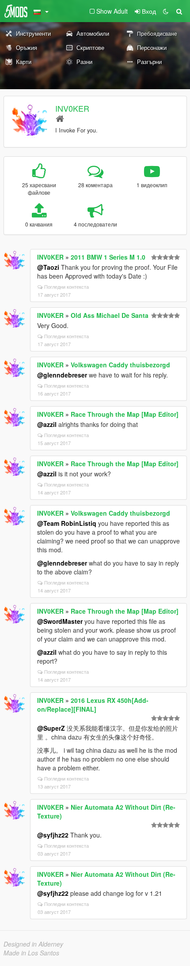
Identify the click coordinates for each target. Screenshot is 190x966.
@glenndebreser (62, 374)
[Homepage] (60, 118)
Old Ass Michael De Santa (109, 315)
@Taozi (48, 267)
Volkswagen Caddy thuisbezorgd (120, 364)
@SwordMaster (60, 621)
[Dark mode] (166, 11)
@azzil (47, 424)
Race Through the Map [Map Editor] (125, 414)
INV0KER (72, 108)
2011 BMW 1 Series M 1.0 (108, 257)
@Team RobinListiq (66, 523)
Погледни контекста (66, 286)
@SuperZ (51, 728)
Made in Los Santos (31, 952)
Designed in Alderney (33, 944)
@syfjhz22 (52, 834)
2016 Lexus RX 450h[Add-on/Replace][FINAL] (92, 704)
